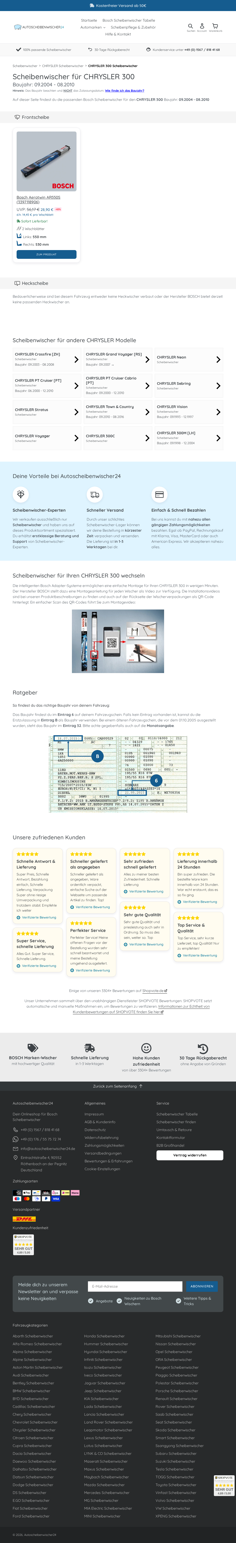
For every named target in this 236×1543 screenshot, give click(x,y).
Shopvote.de (153, 990)
